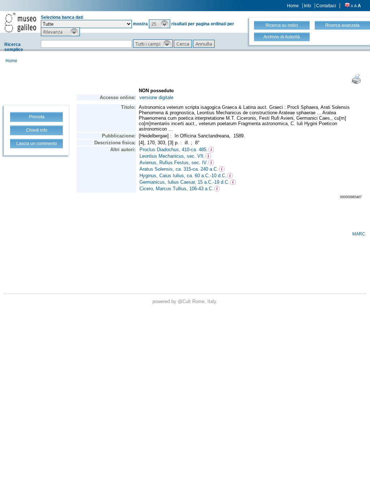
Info (307, 5)
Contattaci (326, 5)
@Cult (185, 301)
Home (293, 5)
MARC (358, 234)
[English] (347, 5)
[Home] (20, 22)
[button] (159, 24)
